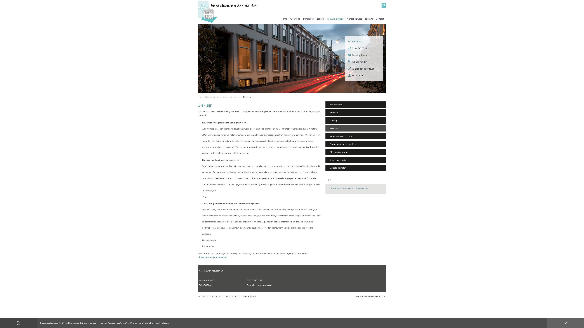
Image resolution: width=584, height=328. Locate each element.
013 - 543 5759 (359, 48)
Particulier (308, 18)
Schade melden (359, 61)
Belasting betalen (338, 167)
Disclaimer (245, 296)
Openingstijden (359, 55)
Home (200, 97)
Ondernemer (208, 246)
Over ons (295, 18)
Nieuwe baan (336, 104)
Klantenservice (354, 18)
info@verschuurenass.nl (260, 285)
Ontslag (333, 120)
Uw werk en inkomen (231, 97)
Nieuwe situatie (212, 97)
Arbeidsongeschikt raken (341, 136)
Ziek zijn (334, 128)
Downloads (357, 75)
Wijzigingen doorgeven (363, 68)
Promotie (334, 112)
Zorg (204, 196)
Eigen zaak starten (338, 160)
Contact (380, 18)
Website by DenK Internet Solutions (371, 296)
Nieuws (369, 18)
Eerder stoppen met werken (343, 144)
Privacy (254, 296)
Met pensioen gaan (339, 152)
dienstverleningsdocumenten (212, 257)
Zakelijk (320, 18)
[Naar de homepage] (236, 12)
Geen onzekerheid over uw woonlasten (349, 188)
